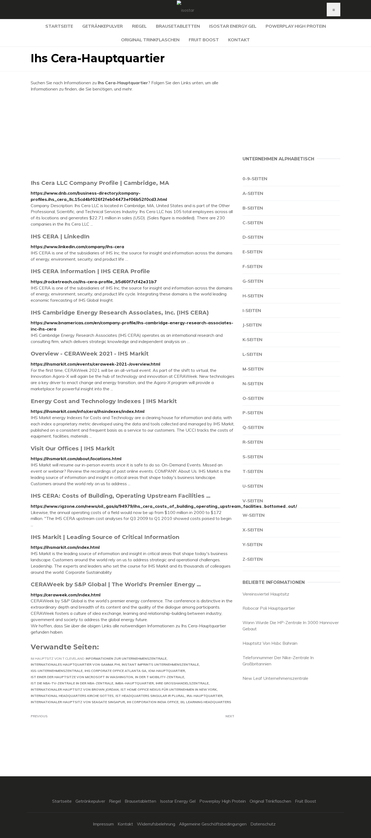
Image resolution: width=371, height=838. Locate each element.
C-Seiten (253, 222)
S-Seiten (253, 456)
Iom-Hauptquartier (166, 671)
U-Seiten (253, 486)
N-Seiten (253, 383)
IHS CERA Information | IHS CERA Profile (90, 271)
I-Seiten (252, 310)
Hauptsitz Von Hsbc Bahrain (270, 643)
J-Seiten (252, 325)
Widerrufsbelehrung (156, 824)
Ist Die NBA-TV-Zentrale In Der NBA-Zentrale (72, 683)
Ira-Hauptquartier (204, 696)
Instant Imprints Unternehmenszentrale (160, 664)
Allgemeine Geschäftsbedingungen (213, 824)
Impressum (103, 824)
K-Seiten (252, 339)
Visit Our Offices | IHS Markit (73, 448)
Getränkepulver (102, 26)
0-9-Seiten (255, 178)
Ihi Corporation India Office (152, 702)
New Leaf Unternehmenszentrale (275, 678)
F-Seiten (252, 266)
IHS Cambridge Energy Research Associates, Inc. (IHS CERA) (120, 312)
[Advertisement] (132, 136)
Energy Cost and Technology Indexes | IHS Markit (104, 401)
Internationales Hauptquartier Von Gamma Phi (75, 664)
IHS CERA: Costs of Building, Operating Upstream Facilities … (120, 495)
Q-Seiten (253, 427)
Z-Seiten (253, 559)
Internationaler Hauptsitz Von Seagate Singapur (78, 702)
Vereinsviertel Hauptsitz (266, 594)
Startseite (59, 26)
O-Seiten (253, 398)
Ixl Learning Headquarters (205, 702)
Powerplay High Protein (296, 26)
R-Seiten (253, 442)
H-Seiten (253, 295)
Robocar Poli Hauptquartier (269, 608)
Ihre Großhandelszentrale (182, 683)
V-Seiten (253, 500)
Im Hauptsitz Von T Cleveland (57, 658)
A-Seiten (253, 193)
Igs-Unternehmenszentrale (57, 671)
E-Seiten (252, 251)
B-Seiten (253, 208)
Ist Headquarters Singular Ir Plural (150, 696)
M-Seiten (253, 369)
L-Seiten (252, 354)
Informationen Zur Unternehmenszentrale (126, 658)
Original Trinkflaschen (150, 39)
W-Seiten (254, 515)
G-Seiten (253, 281)
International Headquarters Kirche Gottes (72, 696)
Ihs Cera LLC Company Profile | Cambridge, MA (100, 182)
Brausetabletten (178, 26)
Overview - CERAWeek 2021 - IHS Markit (90, 353)
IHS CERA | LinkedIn (60, 236)
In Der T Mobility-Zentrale (159, 677)
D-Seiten (253, 237)
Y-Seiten (252, 544)
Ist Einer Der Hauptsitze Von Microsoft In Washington (82, 677)
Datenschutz (263, 824)
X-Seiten (253, 529)
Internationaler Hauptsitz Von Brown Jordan (75, 689)
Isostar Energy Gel (232, 26)
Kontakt (239, 39)
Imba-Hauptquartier (134, 683)
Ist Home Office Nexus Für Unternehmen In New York (169, 689)
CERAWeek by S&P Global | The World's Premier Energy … (116, 584)
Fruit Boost (204, 39)
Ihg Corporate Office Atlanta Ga (115, 671)
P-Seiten (253, 412)
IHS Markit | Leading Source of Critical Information (105, 537)
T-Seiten (253, 471)
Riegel (139, 26)
